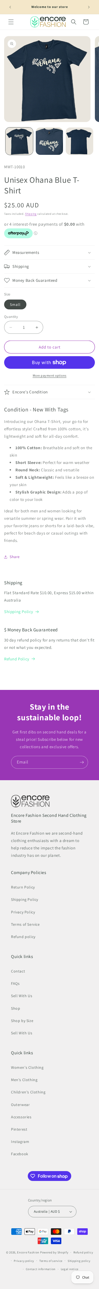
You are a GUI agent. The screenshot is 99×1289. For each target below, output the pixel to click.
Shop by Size (22, 1020)
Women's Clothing (27, 1067)
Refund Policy (16, 658)
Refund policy (23, 936)
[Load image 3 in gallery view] (79, 141)
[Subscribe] (82, 762)
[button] (11, 22)
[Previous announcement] (10, 7)
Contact (18, 971)
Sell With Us (21, 995)
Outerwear (20, 1104)
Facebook (19, 1153)
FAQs (15, 983)
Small (15, 304)
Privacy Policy (23, 912)
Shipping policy (79, 1261)
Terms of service (50, 1261)
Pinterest (19, 1129)
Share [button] (15, 556)
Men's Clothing (24, 1079)
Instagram (20, 1141)
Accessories (21, 1116)
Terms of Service (25, 924)
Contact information (41, 1269)
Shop (15, 1008)
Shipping (31, 214)
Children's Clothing (28, 1092)
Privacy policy (24, 1261)
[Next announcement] (89, 7)
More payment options (50, 375)
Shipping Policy (18, 611)
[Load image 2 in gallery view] (49, 141)
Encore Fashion (28, 1252)
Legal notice (69, 1269)
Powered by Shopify (54, 1252)
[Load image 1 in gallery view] (19, 141)
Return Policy (23, 887)
